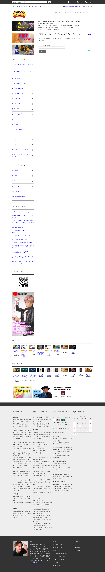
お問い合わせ (86, 6)
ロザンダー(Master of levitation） (20, 212)
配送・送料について (58, 547)
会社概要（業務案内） (18, 227)
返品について (56, 550)
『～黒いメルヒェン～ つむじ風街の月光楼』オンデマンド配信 (22, 257)
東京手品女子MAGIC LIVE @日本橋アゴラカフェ (23, 246)
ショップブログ (57, 562)
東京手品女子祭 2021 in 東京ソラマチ (22, 239)
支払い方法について (58, 544)
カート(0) (89, 2)
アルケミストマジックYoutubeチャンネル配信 (23, 231)
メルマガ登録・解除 (69, 6)
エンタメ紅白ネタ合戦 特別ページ (21, 235)
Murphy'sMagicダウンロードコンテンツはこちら (23, 216)
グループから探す (34, 6)
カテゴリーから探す (23, 6)
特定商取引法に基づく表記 (60, 553)
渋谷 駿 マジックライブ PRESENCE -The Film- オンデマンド (23, 262)
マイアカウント (77, 541)
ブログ (78, 6)
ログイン (80, 2)
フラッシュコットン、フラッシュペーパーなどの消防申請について (23, 251)
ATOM (58, 565)
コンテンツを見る (45, 6)
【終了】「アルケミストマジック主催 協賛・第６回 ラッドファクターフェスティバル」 (23, 222)
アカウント (72, 2)
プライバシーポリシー (59, 556)
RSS (54, 565)
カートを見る (76, 547)
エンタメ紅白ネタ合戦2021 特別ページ (22, 242)
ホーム (14, 6)
